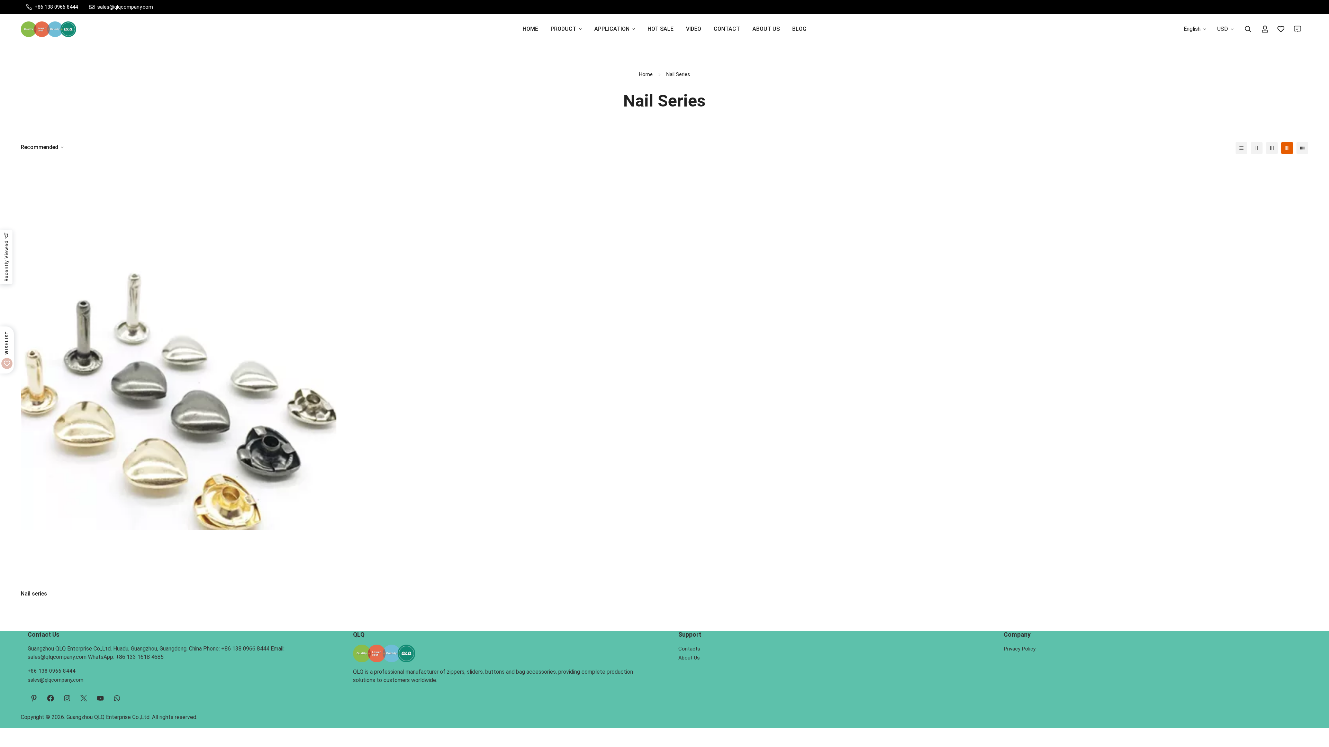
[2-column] (1257, 148)
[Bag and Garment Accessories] (48, 29)
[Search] (1248, 29)
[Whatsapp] (117, 698)
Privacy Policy (1020, 649)
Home (646, 74)
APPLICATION (612, 29)
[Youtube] (100, 698)
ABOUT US (766, 29)
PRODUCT (563, 29)
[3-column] (1272, 148)
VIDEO (693, 29)
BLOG (799, 29)
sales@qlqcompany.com (55, 680)
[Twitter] (84, 698)
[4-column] (1287, 148)
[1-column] (1241, 148)
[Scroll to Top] (1315, 709)
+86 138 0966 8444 (51, 671)
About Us (689, 658)
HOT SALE (660, 29)
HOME (530, 29)
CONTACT (727, 29)
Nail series (34, 593)
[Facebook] (50, 698)
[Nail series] (178, 372)
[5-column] (1302, 148)
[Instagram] (67, 698)
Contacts (689, 649)
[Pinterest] (34, 698)
